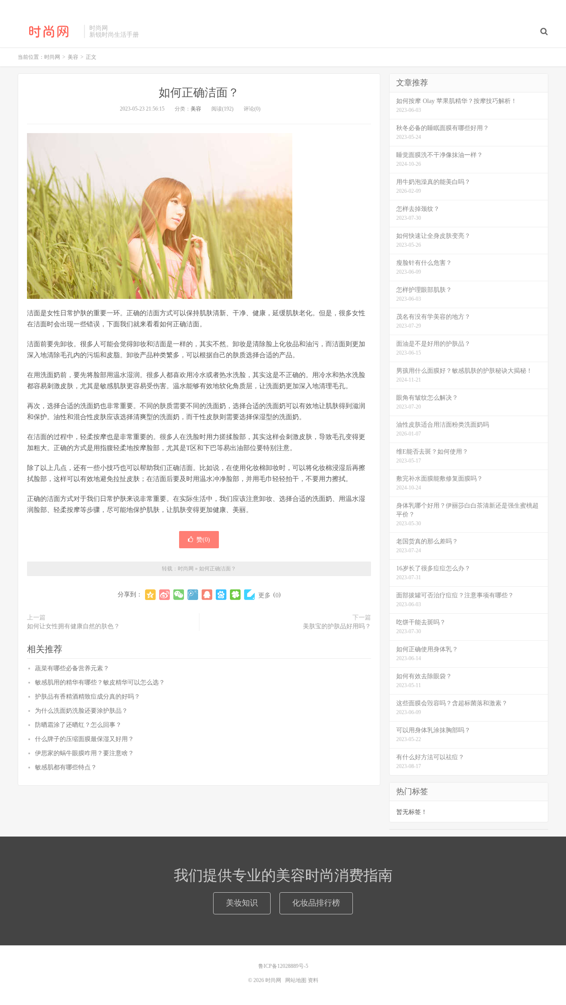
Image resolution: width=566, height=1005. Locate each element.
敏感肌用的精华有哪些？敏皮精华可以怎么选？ (100, 682)
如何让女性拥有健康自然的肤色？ (73, 626)
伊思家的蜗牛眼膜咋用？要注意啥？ (84, 753)
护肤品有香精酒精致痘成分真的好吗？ (87, 696)
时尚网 (49, 31)
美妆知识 (242, 902)
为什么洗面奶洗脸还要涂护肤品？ (81, 710)
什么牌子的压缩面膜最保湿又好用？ (84, 739)
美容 (196, 109)
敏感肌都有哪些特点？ (66, 767)
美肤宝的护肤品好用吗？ (337, 626)
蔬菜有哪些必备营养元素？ (72, 668)
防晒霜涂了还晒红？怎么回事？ (78, 725)
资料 (313, 980)
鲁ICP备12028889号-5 (283, 966)
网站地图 (295, 980)
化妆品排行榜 (316, 902)
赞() (203, 539)
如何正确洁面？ (199, 92)
